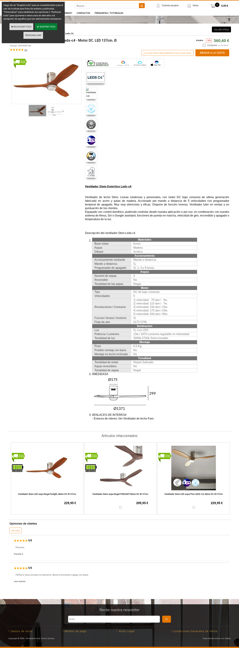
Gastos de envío (22, 631)
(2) (25, 50)
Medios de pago (76, 631)
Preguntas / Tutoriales (109, 13)
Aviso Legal (126, 631)
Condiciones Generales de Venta (195, 631)
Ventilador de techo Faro (138, 418)
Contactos (83, 13)
